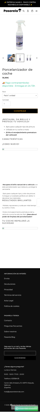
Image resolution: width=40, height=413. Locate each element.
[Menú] (36, 10)
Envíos (7, 279)
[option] (11, 58)
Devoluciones (9, 284)
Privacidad (8, 290)
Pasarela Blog (9, 337)
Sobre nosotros (10, 332)
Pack (4, 92)
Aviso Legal (8, 301)
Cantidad (5, 100)
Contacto (8, 320)
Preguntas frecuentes (13, 326)
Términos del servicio (12, 295)
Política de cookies (11, 306)
